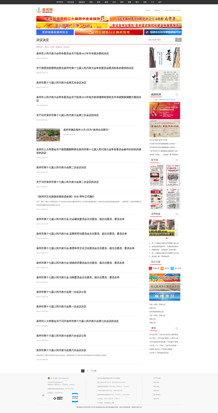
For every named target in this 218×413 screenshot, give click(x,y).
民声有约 (60, 2)
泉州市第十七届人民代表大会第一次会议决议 (61, 306)
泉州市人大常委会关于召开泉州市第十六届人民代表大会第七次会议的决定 (77, 321)
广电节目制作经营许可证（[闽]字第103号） (110, 390)
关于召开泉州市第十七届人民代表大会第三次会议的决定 (67, 115)
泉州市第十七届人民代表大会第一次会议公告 (61, 292)
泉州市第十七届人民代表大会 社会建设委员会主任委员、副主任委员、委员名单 (80, 219)
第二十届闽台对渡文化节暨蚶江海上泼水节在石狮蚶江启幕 (172, 243)
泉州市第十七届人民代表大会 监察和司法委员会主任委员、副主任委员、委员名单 (81, 233)
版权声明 (156, 399)
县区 (159, 2)
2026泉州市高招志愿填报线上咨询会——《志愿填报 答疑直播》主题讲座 (175, 147)
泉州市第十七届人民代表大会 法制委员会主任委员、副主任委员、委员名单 (77, 277)
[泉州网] (45, 10)
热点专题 (155, 261)
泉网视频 (155, 214)
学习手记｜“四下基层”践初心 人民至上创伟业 (165, 338)
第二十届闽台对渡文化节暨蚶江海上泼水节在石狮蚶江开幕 (172, 253)
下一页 (93, 371)
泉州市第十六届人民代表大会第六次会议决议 (61, 350)
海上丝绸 (178, 268)
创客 (145, 2)
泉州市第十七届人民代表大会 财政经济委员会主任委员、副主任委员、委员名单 (80, 262)
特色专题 (71, 2)
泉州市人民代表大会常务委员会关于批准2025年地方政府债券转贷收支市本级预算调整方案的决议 (88, 99)
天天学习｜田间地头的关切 (158, 353)
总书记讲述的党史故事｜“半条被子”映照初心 (165, 342)
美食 (98, 2)
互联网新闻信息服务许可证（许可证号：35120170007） (114, 394)
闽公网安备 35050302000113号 (60, 378)
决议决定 (66, 47)
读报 (91, 2)
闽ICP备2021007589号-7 (119, 382)
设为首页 (148, 10)
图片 (137, 2)
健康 (106, 2)
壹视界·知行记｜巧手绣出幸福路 (160, 349)
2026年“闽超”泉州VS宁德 (158, 140)
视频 (129, 2)
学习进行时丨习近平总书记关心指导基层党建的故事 (167, 334)
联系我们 (156, 390)
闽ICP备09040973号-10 (104, 382)
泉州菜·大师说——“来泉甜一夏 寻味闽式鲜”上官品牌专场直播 (171, 155)
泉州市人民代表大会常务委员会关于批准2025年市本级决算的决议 (72, 53)
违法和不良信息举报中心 (55, 382)
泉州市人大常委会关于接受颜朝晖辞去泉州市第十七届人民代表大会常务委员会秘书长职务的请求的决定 (88, 151)
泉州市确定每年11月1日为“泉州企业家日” (86, 129)
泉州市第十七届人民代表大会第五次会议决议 (61, 82)
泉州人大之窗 (49, 47)
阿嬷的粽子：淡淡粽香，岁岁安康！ (164, 250)
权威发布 (59, 47)
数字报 (154, 160)
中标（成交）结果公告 (157, 304)
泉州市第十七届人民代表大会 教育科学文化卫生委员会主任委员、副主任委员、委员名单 (85, 248)
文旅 (114, 2)
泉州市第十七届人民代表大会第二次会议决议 (61, 167)
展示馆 (167, 268)
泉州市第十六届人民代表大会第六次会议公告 (61, 335)
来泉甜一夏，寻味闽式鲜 (160, 256)
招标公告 (152, 308)
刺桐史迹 (156, 268)
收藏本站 (157, 10)
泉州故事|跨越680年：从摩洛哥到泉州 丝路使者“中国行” (171, 246)
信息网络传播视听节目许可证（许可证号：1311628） (113, 386)
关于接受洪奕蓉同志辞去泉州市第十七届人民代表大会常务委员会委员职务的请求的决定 (85, 68)
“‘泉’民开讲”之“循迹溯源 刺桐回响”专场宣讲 (165, 151)
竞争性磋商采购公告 (156, 312)
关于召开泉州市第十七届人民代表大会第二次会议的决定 (67, 182)
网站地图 (156, 386)
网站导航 (156, 382)
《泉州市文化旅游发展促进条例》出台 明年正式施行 (65, 196)
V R (152, 2)
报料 (121, 2)
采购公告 (152, 323)
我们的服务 (157, 394)
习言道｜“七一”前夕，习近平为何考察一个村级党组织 (168, 345)
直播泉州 (81, 2)
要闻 (153, 328)
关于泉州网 (157, 378)
